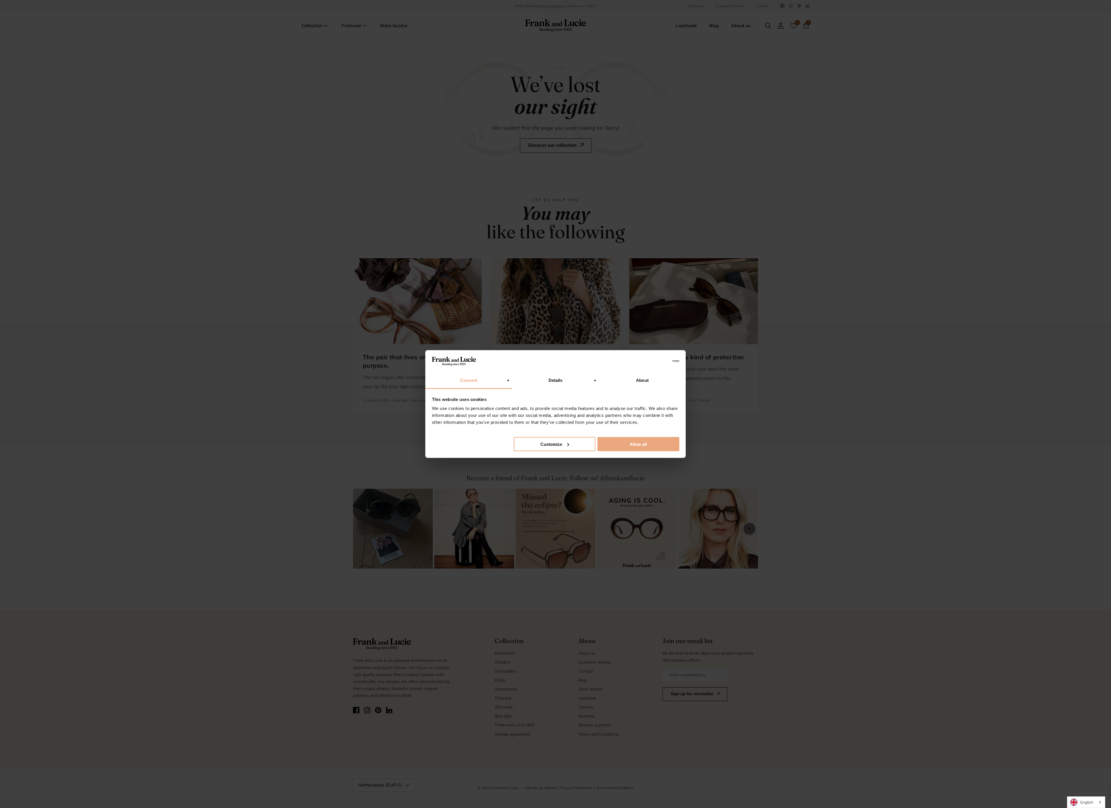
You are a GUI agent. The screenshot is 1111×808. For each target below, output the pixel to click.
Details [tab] (556, 380)
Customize (551, 443)
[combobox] (1086, 802)
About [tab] (642, 380)
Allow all (638, 443)
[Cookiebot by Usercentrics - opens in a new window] (654, 361)
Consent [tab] (468, 380)
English (1086, 802)
